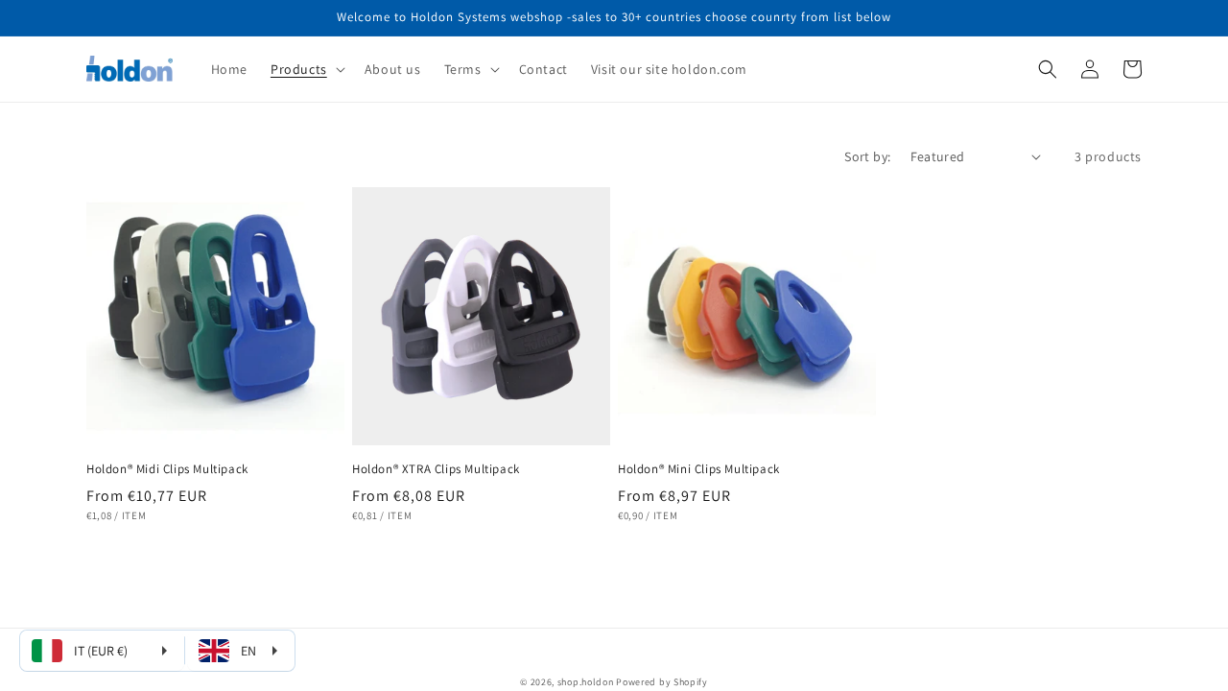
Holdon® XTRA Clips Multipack (436, 469)
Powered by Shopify (662, 682)
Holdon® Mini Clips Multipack (699, 469)
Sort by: (867, 156)
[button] (306, 69)
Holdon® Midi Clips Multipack (167, 469)
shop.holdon (585, 682)
